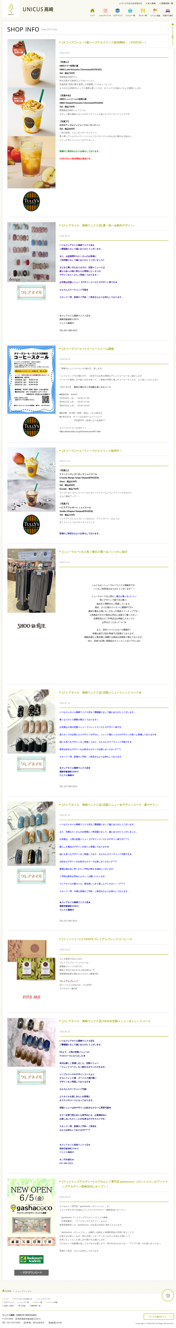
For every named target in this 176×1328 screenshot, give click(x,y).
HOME (8, 1291)
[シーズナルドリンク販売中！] (31, 509)
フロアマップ (8, 1302)
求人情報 (22, 1306)
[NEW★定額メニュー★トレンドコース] (31, 1064)
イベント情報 (52, 1302)
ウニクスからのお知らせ (22, 1299)
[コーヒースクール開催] (31, 411)
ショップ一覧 (24, 1302)
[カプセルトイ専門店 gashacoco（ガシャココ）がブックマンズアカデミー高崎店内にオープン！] (31, 1244)
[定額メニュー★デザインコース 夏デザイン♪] (31, 864)
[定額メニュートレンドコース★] (31, 751)
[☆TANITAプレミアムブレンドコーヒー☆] (31, 982)
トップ (6, 1299)
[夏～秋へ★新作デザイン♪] (31, 280)
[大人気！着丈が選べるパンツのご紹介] (31, 610)
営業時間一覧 (35, 1306)
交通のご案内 (8, 1306)
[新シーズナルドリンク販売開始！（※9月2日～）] (31, 186)
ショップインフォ (44, 1299)
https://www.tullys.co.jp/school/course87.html (80, 431)
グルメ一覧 (38, 1302)
